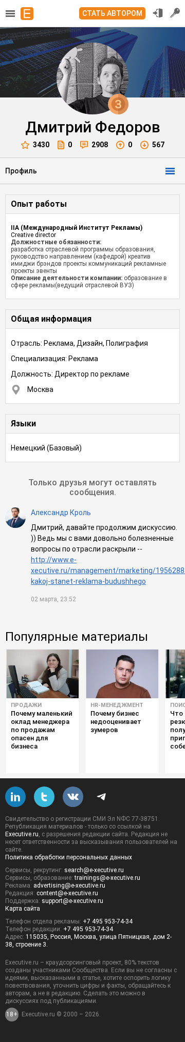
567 (158, 145)
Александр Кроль (61, 512)
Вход (158, 13)
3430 (41, 145)
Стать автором (112, 13)
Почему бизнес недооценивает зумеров (115, 722)
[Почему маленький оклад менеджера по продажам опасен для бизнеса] (42, 674)
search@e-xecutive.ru (94, 870)
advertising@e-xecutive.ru (69, 885)
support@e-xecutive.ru (72, 901)
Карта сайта (22, 908)
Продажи (26, 705)
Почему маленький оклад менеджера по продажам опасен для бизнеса (41, 730)
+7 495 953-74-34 (108, 921)
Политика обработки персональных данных (68, 857)
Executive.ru (22, 834)
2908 (99, 145)
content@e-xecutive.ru (67, 893)
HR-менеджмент (116, 705)
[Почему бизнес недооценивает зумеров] (122, 674)
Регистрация (175, 13)
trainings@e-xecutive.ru (107, 877)
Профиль (21, 171)
